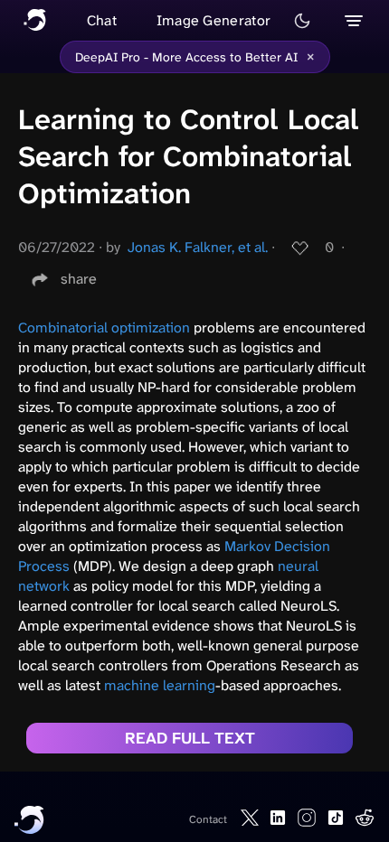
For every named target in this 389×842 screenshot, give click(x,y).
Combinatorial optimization (104, 327)
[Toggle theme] (302, 20)
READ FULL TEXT (190, 738)
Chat (102, 20)
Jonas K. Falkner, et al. (198, 247)
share (79, 278)
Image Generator (214, 20)
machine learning (159, 685)
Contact (208, 819)
